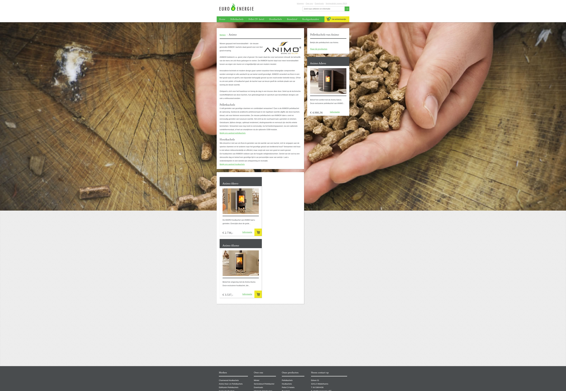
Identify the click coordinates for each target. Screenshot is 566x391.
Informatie (335, 112)
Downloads (319, 4)
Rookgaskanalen (310, 19)
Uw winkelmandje (337, 19)
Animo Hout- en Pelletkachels (231, 384)
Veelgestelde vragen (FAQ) (336, 4)
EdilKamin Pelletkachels (228, 387)
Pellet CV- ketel (256, 19)
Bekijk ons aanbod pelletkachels (233, 133)
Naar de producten (318, 49)
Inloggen (300, 4)
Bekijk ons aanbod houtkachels (232, 164)
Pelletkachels (236, 19)
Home (222, 19)
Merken (223, 35)
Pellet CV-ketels (288, 387)
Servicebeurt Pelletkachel (264, 384)
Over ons (309, 4)
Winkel (256, 380)
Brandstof (292, 19)
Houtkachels (275, 19)
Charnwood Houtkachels (229, 380)
